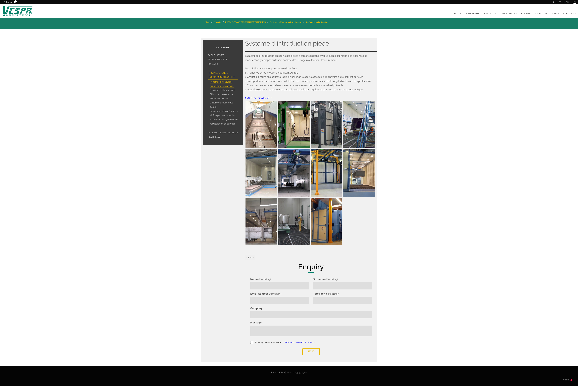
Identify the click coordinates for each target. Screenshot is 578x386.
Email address (259, 293)
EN (567, 2)
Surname (319, 279)
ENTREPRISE (473, 13)
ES (560, 2)
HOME (457, 13)
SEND (311, 351)
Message (256, 322)
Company (256, 308)
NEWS (555, 13)
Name (254, 279)
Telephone (320, 293)
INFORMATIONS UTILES (534, 13)
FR (574, 2)
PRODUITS (490, 13)
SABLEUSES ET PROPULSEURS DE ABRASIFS (217, 59)
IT (553, 2)
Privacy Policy (278, 372)
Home (207, 22)
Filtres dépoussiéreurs (221, 94)
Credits (566, 380)
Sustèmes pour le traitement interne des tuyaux (221, 102)
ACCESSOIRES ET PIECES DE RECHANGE (223, 134)
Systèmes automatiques (222, 90)
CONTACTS (569, 13)
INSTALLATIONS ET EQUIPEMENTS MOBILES (222, 75)
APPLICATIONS (508, 13)
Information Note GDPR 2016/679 (300, 342)
